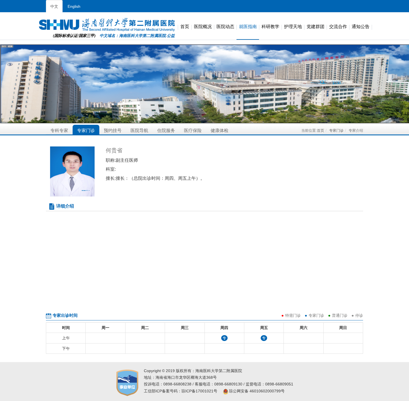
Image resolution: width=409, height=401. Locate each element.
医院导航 (139, 130)
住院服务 (166, 130)
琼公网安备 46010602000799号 (257, 391)
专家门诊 (86, 130)
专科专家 (59, 130)
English (74, 6)
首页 (184, 27)
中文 (54, 6)
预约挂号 (113, 130)
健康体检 (219, 130)
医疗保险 (193, 130)
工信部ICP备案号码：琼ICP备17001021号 (180, 391)
